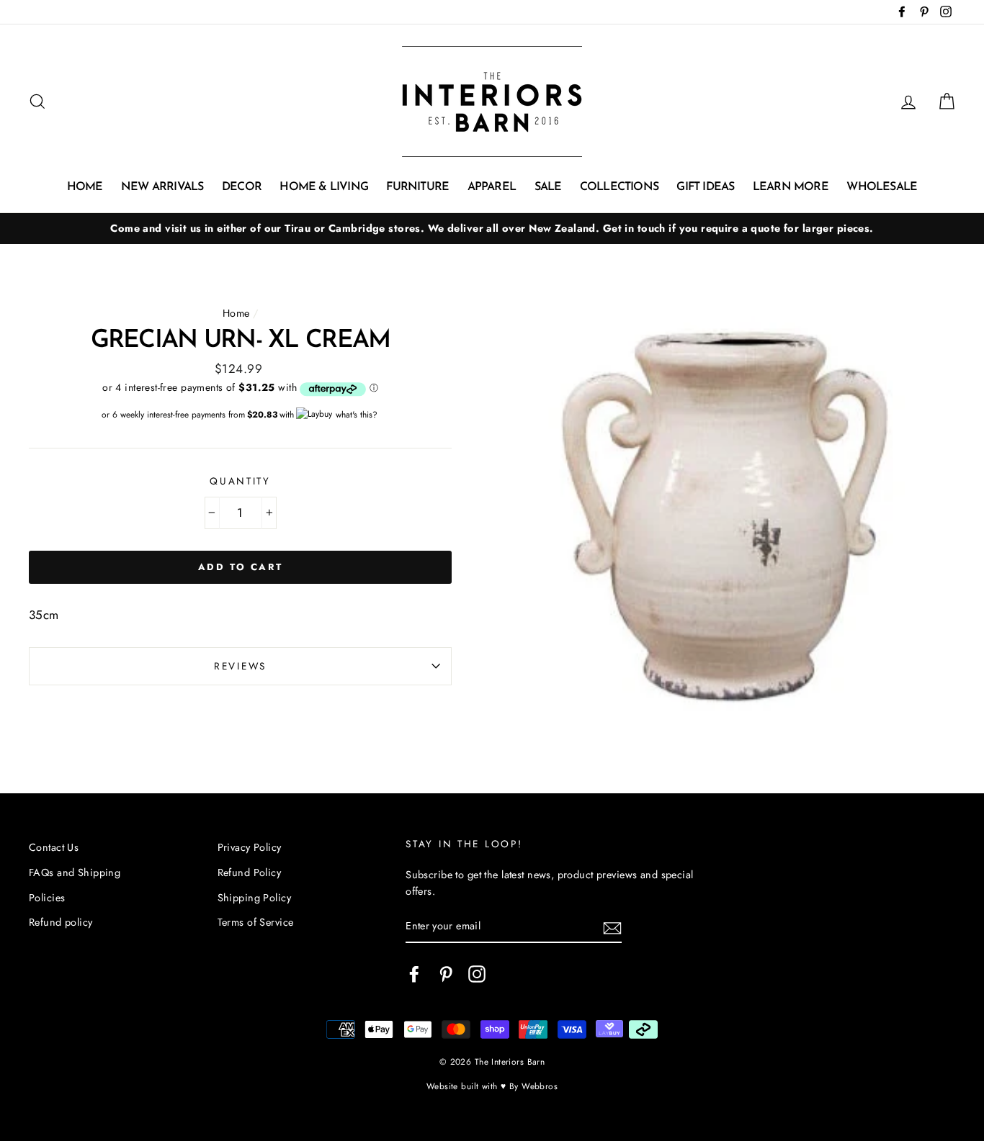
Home (85, 187)
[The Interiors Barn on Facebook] (414, 974)
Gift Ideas (705, 187)
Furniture (417, 187)
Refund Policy (250, 872)
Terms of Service (256, 922)
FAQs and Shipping (74, 872)
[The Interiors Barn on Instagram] (477, 974)
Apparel (492, 187)
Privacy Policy (250, 847)
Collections (619, 187)
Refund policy (61, 922)
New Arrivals (162, 187)
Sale (548, 187)
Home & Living (323, 187)
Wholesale (881, 187)
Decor (241, 187)
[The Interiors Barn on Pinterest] (446, 974)
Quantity (240, 481)
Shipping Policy (254, 897)
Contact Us (54, 847)
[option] (492, 228)
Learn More (790, 187)
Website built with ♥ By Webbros (492, 1086)
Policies (47, 897)
